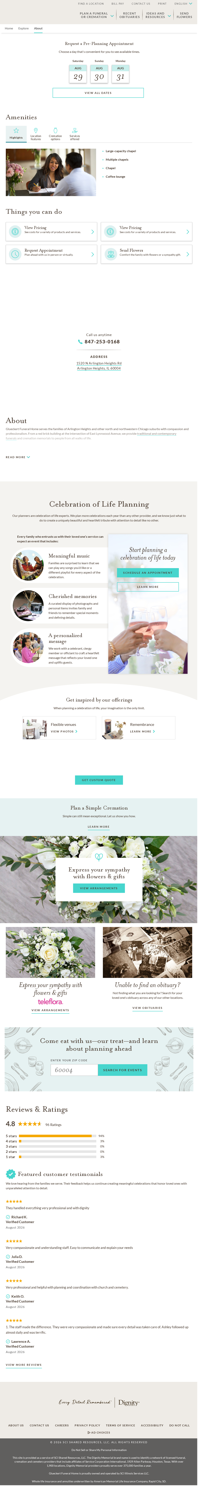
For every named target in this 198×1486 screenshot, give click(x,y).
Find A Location (91, 3)
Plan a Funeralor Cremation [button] (94, 15)
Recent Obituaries (129, 15)
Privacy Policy (87, 1425)
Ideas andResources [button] (155, 15)
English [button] (181, 3)
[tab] (16, 134)
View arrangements (50, 1010)
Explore (23, 28)
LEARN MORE (99, 826)
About (38, 28)
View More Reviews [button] (24, 1364)
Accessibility (152, 1425)
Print (162, 3)
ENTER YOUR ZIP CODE (69, 1060)
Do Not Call (179, 1425)
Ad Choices (100, 1432)
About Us (16, 1425)
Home (9, 28)
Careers (62, 1425)
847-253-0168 (102, 341)
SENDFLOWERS (184, 15)
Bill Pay (118, 3)
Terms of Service (120, 1425)
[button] (181, 4)
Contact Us (141, 3)
